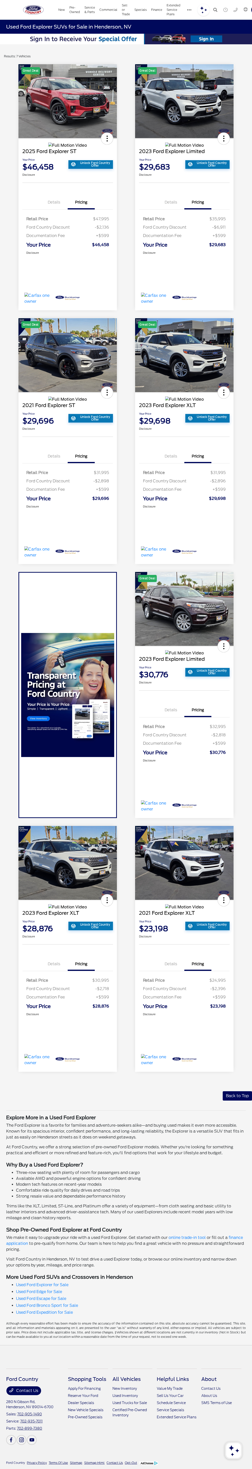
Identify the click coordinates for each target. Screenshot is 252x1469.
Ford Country (15, 1463)
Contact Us (26, 1390)
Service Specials (170, 1410)
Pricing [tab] (81, 202)
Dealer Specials (81, 1403)
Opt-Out (131, 1463)
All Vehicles (126, 1379)
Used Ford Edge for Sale (39, 1291)
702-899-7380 (29, 1428)
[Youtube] (32, 1440)
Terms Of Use (58, 1463)
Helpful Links (173, 1379)
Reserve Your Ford (83, 1396)
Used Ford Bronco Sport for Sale (47, 1305)
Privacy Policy (37, 1463)
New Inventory (124, 1388)
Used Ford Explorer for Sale (42, 1284)
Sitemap (76, 1463)
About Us (209, 1396)
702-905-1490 (29, 1414)
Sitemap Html (94, 1463)
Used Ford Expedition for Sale (44, 1312)
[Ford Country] (33, 10)
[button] (107, 138)
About (209, 1379)
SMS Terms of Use (216, 1403)
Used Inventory (125, 1396)
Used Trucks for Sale (129, 1403)
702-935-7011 (31, 1421)
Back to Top (237, 1095)
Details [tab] (54, 202)
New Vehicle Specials (85, 1410)
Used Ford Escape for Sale (41, 1298)
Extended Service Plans (176, 1417)
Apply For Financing (84, 1388)
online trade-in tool (187, 1237)
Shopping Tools (87, 1379)
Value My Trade (170, 1388)
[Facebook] (11, 1440)
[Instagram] (21, 1440)
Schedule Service (171, 1403)
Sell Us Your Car (170, 1396)
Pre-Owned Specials (85, 1417)
